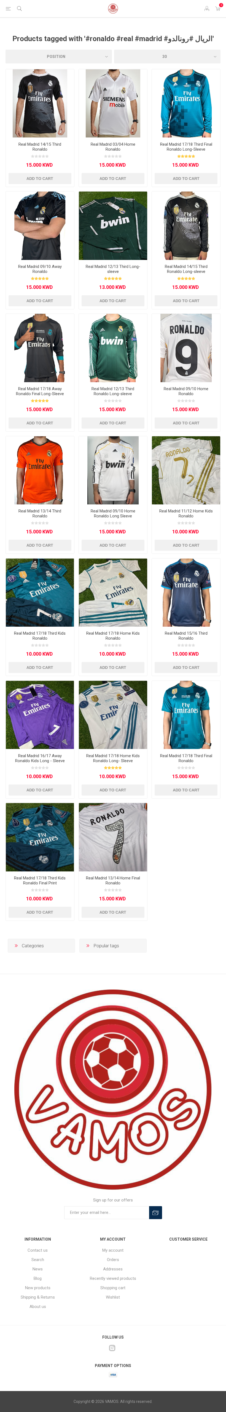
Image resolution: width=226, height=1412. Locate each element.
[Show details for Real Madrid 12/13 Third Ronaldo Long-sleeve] (113, 348)
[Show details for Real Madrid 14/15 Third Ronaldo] (40, 103)
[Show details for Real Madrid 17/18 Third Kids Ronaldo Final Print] (40, 837)
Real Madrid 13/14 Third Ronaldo (39, 513)
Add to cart (39, 178)
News (38, 1269)
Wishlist (113, 1297)
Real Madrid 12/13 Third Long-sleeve (113, 269)
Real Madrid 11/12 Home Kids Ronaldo (186, 513)
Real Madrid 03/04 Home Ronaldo (113, 147)
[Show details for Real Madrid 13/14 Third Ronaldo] (40, 470)
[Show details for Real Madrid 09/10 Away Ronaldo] (40, 226)
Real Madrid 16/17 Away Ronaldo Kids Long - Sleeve (40, 758)
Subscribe (155, 1212)
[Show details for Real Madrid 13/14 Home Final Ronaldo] (113, 837)
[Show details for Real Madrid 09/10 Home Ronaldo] (186, 348)
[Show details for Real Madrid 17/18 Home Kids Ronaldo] (113, 593)
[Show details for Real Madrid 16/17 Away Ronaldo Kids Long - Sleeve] (40, 715)
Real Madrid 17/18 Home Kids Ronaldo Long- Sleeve (113, 758)
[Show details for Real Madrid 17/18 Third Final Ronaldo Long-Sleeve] (186, 103)
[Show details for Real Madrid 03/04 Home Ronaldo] (113, 103)
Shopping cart (112, 1287)
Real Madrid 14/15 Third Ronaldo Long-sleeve (186, 269)
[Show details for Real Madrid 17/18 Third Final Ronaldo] (186, 715)
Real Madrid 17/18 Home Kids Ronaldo (113, 636)
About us (37, 1306)
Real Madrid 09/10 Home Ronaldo (186, 391)
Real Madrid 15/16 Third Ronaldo (186, 636)
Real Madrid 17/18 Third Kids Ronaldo (40, 636)
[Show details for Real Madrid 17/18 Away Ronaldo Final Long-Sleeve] (40, 348)
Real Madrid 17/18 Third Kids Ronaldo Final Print (40, 881)
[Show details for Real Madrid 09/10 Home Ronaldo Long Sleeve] (113, 470)
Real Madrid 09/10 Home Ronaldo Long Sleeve (113, 513)
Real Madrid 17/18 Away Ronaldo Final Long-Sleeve (40, 391)
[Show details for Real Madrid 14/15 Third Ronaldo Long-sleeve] (186, 226)
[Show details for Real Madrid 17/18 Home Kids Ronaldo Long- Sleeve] (113, 715)
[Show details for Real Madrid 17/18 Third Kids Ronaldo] (40, 593)
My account (112, 1250)
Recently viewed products (113, 1278)
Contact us (38, 1250)
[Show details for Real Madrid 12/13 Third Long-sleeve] (113, 226)
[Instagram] (112, 1348)
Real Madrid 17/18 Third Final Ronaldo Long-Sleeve (186, 147)
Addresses (113, 1269)
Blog (38, 1278)
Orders (113, 1259)
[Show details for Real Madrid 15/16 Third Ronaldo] (186, 593)
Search (37, 1259)
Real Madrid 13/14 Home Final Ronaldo (113, 881)
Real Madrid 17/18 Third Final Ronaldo (186, 758)
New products (37, 1287)
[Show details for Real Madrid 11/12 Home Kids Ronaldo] (186, 470)
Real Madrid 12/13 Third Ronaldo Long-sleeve (113, 391)
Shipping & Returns (38, 1297)
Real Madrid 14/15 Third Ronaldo (39, 147)
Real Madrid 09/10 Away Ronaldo (40, 269)
